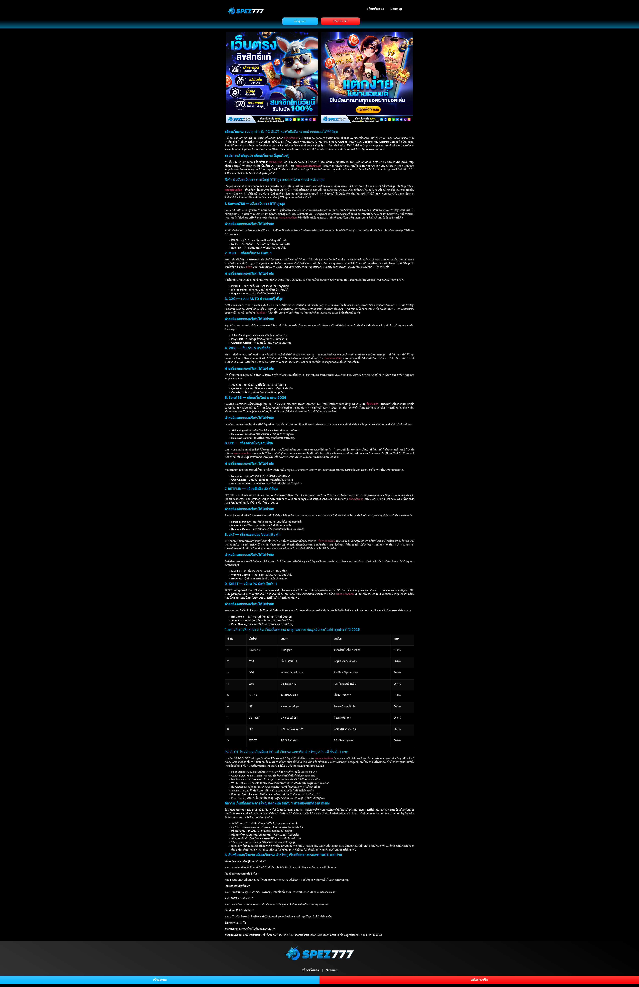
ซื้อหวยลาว (372, 404)
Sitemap (396, 8)
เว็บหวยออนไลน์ (332, 358)
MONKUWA (275, 162)
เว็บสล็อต (261, 312)
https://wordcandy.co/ (308, 165)
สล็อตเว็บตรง (375, 8)
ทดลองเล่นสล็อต (233, 189)
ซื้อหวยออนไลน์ (326, 541)
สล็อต (249, 267)
